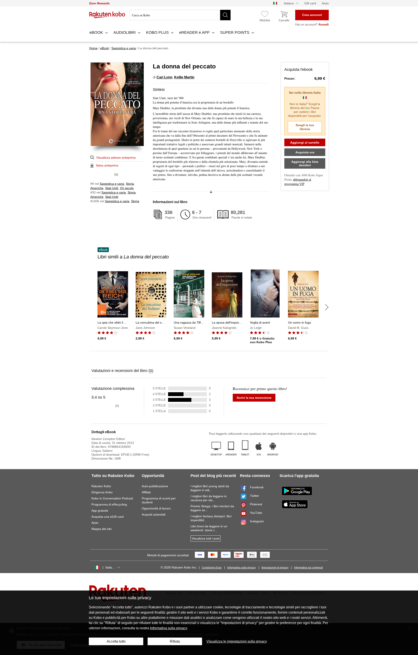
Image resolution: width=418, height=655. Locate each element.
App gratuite (99, 510)
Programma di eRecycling (109, 504)
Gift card (310, 3)
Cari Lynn (164, 77)
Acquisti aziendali (153, 514)
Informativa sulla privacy (241, 567)
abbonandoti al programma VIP (297, 181)
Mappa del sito (101, 529)
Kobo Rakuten (107, 14)
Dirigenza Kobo (102, 492)
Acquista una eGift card (107, 516)
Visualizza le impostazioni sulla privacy (236, 641)
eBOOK (96, 32)
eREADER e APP (195, 32)
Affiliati (146, 492)
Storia (130, 183)
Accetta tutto (116, 641)
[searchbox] (180, 15)
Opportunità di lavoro (156, 508)
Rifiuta (175, 641)
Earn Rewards (99, 3)
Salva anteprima (107, 165)
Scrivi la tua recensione (254, 397)
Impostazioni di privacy (274, 567)
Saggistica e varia (112, 183)
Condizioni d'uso (212, 567)
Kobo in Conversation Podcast (112, 498)
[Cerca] (225, 15)
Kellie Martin (184, 77)
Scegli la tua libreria (305, 127)
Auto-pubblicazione (155, 486)
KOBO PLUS (158, 32)
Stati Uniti (111, 188)
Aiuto (325, 3)
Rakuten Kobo (101, 486)
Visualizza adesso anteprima (116, 157)
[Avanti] (327, 307)
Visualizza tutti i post (205, 538)
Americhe (96, 188)
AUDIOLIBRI (125, 32)
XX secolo (127, 188)
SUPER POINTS (235, 32)
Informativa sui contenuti (308, 567)
